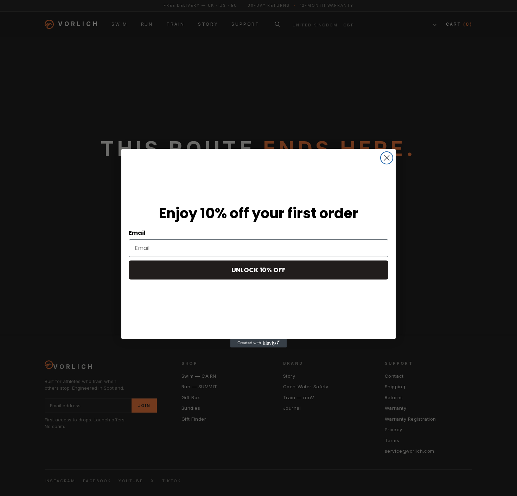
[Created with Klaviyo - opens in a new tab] (258, 343)
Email (137, 233)
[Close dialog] (387, 158)
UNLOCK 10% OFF (258, 269)
